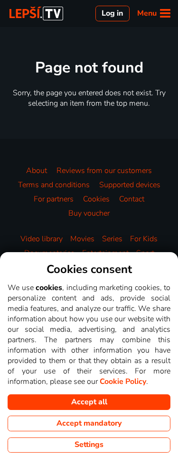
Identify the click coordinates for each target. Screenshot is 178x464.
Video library (41, 239)
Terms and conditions (54, 185)
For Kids (144, 239)
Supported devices (129, 185)
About (36, 170)
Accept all (89, 402)
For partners (54, 199)
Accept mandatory (89, 423)
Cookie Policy (123, 381)
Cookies (96, 199)
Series (112, 239)
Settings (89, 444)
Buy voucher (89, 213)
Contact (131, 199)
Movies (82, 239)
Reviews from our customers (104, 170)
